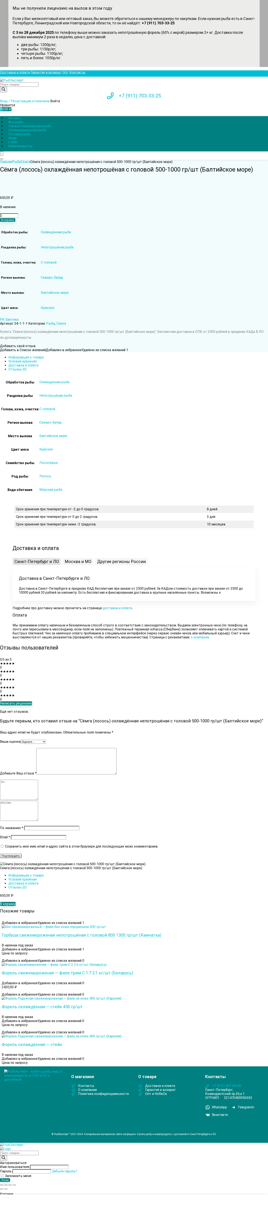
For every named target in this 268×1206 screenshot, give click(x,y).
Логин (5, 1180)
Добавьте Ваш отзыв (18, 773)
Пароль (6, 1171)
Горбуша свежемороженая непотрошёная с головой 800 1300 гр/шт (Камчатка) (81, 935)
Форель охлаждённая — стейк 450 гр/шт (42, 1006)
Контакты (77, 72)
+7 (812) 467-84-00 (226, 1086)
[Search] (1, 159)
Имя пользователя (14, 1167)
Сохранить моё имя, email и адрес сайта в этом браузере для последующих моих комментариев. (81, 846)
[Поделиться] (10, 1185)
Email (5, 837)
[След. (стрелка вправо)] (6, 1189)
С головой (49, 262)
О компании (87, 1090)
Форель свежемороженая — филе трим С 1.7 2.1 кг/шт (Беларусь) (67, 972)
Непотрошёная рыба (57, 247)
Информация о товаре (26, 357)
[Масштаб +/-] (1, 1185)
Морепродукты (20, 146)
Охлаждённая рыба (56, 232)
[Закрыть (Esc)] (14, 1185)
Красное (47, 308)
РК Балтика (9, 320)
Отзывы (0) (17, 369)
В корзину (7, 220)
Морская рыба (50, 490)
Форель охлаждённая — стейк (32, 1044)
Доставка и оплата (15, 72)
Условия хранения (22, 361)
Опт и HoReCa (156, 1094)
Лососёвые (48, 463)
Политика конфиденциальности (103, 1094)
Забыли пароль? (64, 1171)
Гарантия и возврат (46, 72)
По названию (11, 828)
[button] (37, 561)
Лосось (45, 476)
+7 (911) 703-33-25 (140, 96)
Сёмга (25, 162)
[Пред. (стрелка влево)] (1, 1189)
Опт (65, 72)
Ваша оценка (10, 742)
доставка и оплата (117, 608)
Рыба (16, 162)
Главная (6, 162)
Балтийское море (55, 293)
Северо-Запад (52, 278)
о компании (200, 637)
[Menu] (1, 153)
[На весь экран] (6, 1185)
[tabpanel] (134, 583)
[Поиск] (3, 89)
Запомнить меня (17, 1176)
